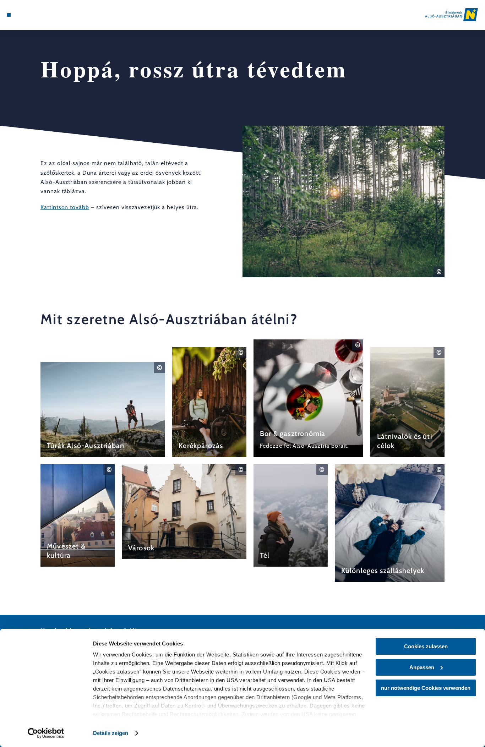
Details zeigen (110, 733)
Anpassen (421, 667)
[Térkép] (25, 15)
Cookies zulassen (426, 646)
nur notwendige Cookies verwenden (425, 688)
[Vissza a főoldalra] (451, 14)
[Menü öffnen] (9, 15)
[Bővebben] (102, 409)
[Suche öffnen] (42, 15)
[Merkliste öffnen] (34, 15)
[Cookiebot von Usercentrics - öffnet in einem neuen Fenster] (46, 733)
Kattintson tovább (64, 207)
